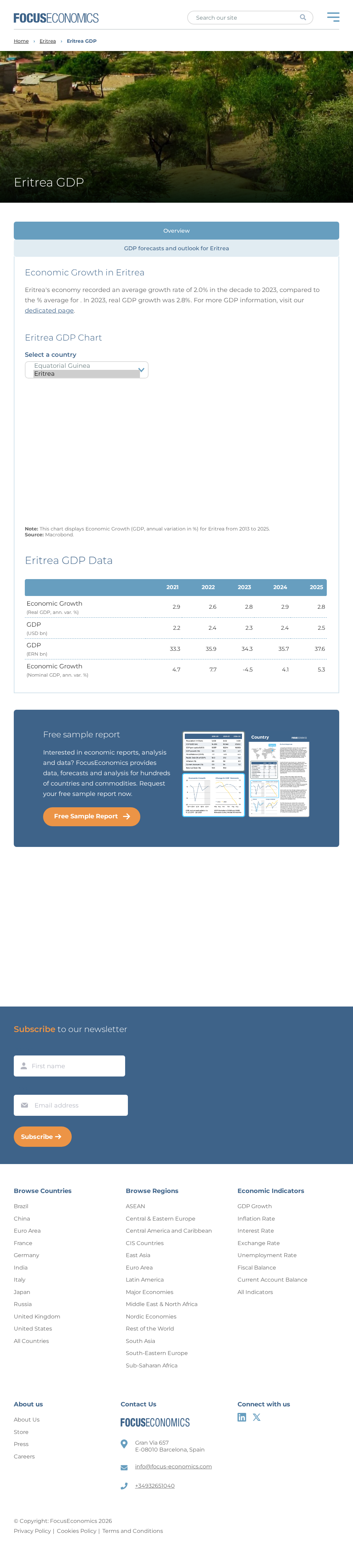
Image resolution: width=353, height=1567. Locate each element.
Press (21, 1444)
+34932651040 (155, 1486)
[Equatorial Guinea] (86, 366)
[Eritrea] (86, 374)
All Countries (31, 1341)
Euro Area (27, 1230)
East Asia (138, 1255)
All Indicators (255, 1292)
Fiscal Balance (257, 1267)
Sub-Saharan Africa (152, 1365)
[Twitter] (256, 1417)
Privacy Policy (32, 1531)
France (23, 1243)
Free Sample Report (86, 816)
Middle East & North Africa (162, 1304)
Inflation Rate (256, 1218)
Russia (23, 1304)
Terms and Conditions (132, 1531)
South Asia (140, 1341)
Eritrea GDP (82, 41)
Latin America (145, 1279)
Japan (22, 1292)
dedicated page (49, 310)
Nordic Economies (151, 1316)
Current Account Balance (272, 1279)
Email (23, 1088)
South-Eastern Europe (157, 1353)
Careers (24, 1456)
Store (21, 1432)
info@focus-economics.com (173, 1466)
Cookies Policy (77, 1531)
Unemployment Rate (267, 1255)
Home (21, 41)
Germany (26, 1255)
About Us (27, 1419)
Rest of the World (150, 1328)
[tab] (176, 231)
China (22, 1218)
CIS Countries (145, 1243)
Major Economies (149, 1292)
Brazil (21, 1206)
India (21, 1267)
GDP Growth (255, 1206)
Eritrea (48, 41)
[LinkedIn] (241, 1417)
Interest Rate (256, 1230)
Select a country (50, 354)
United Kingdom (37, 1316)
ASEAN (135, 1206)
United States (33, 1328)
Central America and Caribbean (169, 1230)
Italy (20, 1279)
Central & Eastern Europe (160, 1218)
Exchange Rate (259, 1243)
